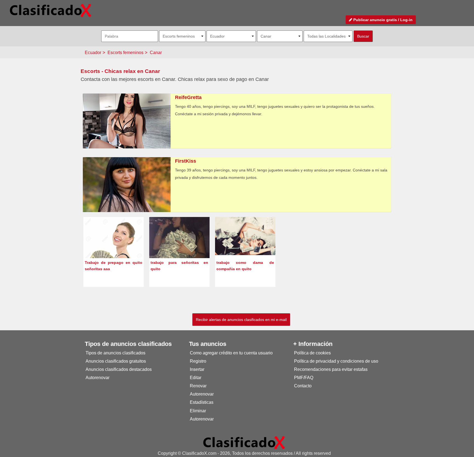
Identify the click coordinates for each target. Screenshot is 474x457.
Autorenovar (97, 377)
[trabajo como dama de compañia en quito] (245, 235)
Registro (198, 361)
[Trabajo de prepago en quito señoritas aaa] (113, 246)
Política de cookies (312, 353)
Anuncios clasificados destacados (119, 369)
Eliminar (198, 410)
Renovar (198, 385)
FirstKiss (185, 161)
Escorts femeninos (125, 52)
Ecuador (93, 52)
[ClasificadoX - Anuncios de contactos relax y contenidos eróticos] (244, 442)
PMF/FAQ (303, 377)
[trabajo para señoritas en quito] (179, 246)
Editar (195, 377)
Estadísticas (201, 402)
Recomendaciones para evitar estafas (331, 369)
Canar (156, 52)
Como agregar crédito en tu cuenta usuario (231, 353)
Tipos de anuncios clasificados (115, 353)
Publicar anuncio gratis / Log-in (382, 20)
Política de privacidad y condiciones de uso (336, 361)
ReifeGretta (188, 97)
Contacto (303, 385)
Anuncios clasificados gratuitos (116, 361)
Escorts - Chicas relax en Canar (120, 71)
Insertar (197, 369)
